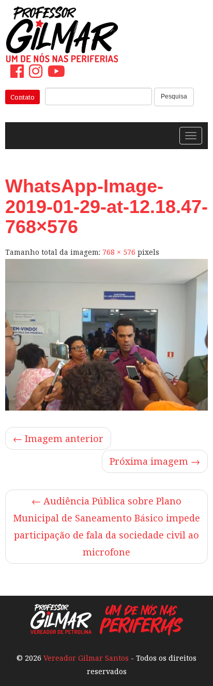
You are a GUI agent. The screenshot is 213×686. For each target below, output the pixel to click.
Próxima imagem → (155, 461)
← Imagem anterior (58, 438)
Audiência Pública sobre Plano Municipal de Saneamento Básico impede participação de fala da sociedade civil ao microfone (106, 526)
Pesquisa (174, 96)
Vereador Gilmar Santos (86, 658)
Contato (22, 97)
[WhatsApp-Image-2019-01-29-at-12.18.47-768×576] (106, 335)
